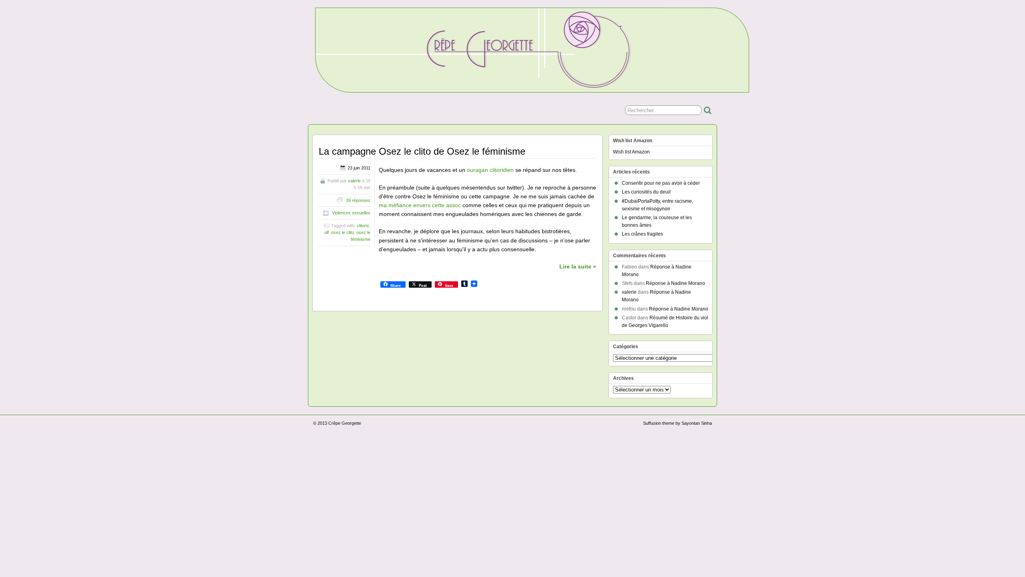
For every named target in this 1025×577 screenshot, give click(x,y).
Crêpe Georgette (344, 423)
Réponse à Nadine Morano (675, 283)
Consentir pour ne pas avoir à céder (661, 183)
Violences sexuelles (351, 212)
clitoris (363, 225)
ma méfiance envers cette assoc (420, 205)
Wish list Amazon (631, 152)
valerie (354, 180)
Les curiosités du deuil (646, 192)
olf (326, 232)
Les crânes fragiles (642, 234)
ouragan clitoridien (490, 170)
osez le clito (342, 232)
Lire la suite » (577, 266)
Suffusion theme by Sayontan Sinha (677, 423)
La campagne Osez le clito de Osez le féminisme (422, 151)
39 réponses (358, 200)
